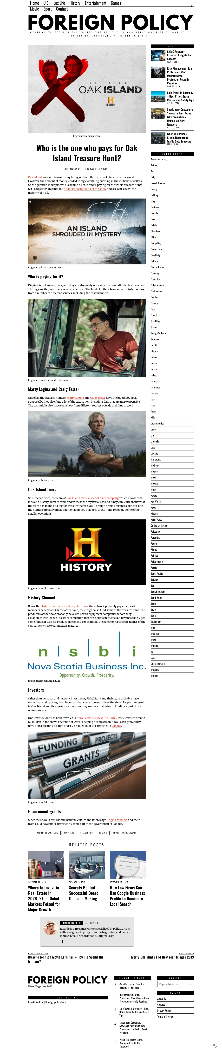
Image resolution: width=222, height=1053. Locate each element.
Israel (153, 405)
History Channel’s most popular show (64, 606)
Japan (153, 411)
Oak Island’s (36, 177)
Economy (155, 273)
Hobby (154, 357)
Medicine (155, 465)
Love (153, 447)
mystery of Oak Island (47, 832)
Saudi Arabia (157, 573)
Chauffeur (155, 231)
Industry (154, 375)
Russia (154, 567)
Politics (154, 555)
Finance (154, 303)
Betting (154, 195)
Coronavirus (156, 249)
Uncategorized (158, 664)
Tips (153, 627)
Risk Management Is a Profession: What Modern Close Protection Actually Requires (179, 76)
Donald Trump (157, 267)
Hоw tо (154, 369)
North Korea (156, 519)
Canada (116, 725)
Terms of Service (165, 1016)
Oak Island (69, 832)
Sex (152, 585)
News (153, 507)
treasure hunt (86, 832)
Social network (158, 591)
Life (152, 435)
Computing (156, 243)
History (154, 351)
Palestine (155, 531)
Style (153, 609)
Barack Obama (158, 183)
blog (153, 201)
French (154, 315)
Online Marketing (159, 525)
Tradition (155, 634)
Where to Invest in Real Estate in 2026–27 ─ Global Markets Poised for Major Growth (44, 898)
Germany (155, 339)
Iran (153, 399)
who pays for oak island (125, 832)
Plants (154, 549)
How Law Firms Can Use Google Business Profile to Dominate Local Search (127, 896)
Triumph (154, 646)
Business (89, 169)
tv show (103, 832)
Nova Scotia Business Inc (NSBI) (97, 718)
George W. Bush (158, 333)
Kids (153, 417)
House (154, 363)
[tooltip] (62, 941)
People (154, 543)
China (153, 237)
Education (155, 279)
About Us (161, 998)
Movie (154, 477)
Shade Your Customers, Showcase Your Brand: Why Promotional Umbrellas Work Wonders (180, 117)
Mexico (154, 471)
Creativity (155, 255)
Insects (154, 381)
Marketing (156, 459)
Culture (154, 261)
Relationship (157, 561)
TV (152, 652)
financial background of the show (85, 188)
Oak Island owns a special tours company (92, 498)
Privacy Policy (164, 1010)
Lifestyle (155, 441)
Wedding (155, 670)
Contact (161, 1004)
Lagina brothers (117, 820)
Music (154, 489)
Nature (154, 495)
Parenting (155, 537)
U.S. (153, 658)
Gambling (155, 321)
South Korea (157, 597)
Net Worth (156, 501)
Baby (153, 177)
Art (152, 171)
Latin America (157, 423)
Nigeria (154, 513)
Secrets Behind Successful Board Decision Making (83, 893)
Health (154, 345)
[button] (190, 984)
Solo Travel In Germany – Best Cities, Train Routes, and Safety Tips (180, 96)
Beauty (154, 189)
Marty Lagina (75, 397)
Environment (157, 291)
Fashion (154, 297)
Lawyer (154, 429)
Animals (154, 165)
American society (159, 159)
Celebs (154, 225)
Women (154, 676)
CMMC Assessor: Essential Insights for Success (179, 55)
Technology (156, 621)
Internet (154, 393)
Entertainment (102, 169)
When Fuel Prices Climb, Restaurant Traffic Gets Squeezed (179, 137)
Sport (153, 603)
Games (154, 327)
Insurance (155, 387)
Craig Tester (97, 397)
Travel (154, 640)
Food (153, 309)
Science (154, 579)
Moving (154, 483)
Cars (153, 219)
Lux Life (154, 453)
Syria (153, 615)
